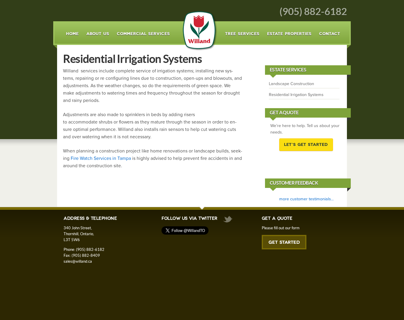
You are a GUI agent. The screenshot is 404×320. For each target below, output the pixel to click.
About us (97, 33)
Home (72, 33)
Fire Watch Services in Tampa (101, 158)
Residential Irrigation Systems (296, 94)
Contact (329, 33)
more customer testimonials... (306, 199)
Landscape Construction (291, 83)
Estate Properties (289, 33)
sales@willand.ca (78, 261)
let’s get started (306, 144)
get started (284, 244)
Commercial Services (143, 33)
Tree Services (242, 33)
